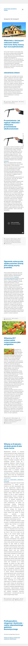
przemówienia (12, 241)
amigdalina (6, 419)
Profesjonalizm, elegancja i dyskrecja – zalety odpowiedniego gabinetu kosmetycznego (13, 625)
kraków (10, 600)
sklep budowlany (11, 102)
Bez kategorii (15, 101)
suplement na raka (7, 421)
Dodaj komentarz (8, 243)
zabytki (13, 600)
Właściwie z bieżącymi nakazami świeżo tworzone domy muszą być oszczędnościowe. (14, 43)
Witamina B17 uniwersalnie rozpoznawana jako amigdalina (12, 341)
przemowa (6, 161)
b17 (17, 419)
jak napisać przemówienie (14, 240)
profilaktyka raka (17, 420)
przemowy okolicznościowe (15, 242)
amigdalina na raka (12, 419)
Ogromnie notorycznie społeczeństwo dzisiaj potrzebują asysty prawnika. (13, 264)
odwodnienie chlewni (12, 72)
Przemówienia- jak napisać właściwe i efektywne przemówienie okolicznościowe (12, 124)
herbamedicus (11, 420)
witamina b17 (14, 421)
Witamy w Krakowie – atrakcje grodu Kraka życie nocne (13, 446)
